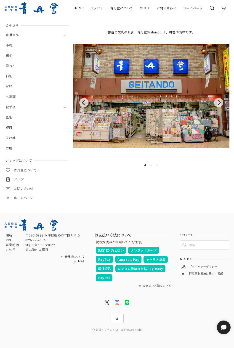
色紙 (9, 118)
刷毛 (9, 56)
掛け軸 (11, 138)
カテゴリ (96, 8)
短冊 (9, 128)
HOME (78, 8)
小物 (9, 45)
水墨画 (11, 97)
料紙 (9, 76)
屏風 (9, 148)
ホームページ (193, 8)
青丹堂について (121, 8)
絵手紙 (11, 107)
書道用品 (12, 35)
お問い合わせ (166, 8)
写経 (9, 87)
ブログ (145, 8)
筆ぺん (11, 66)
